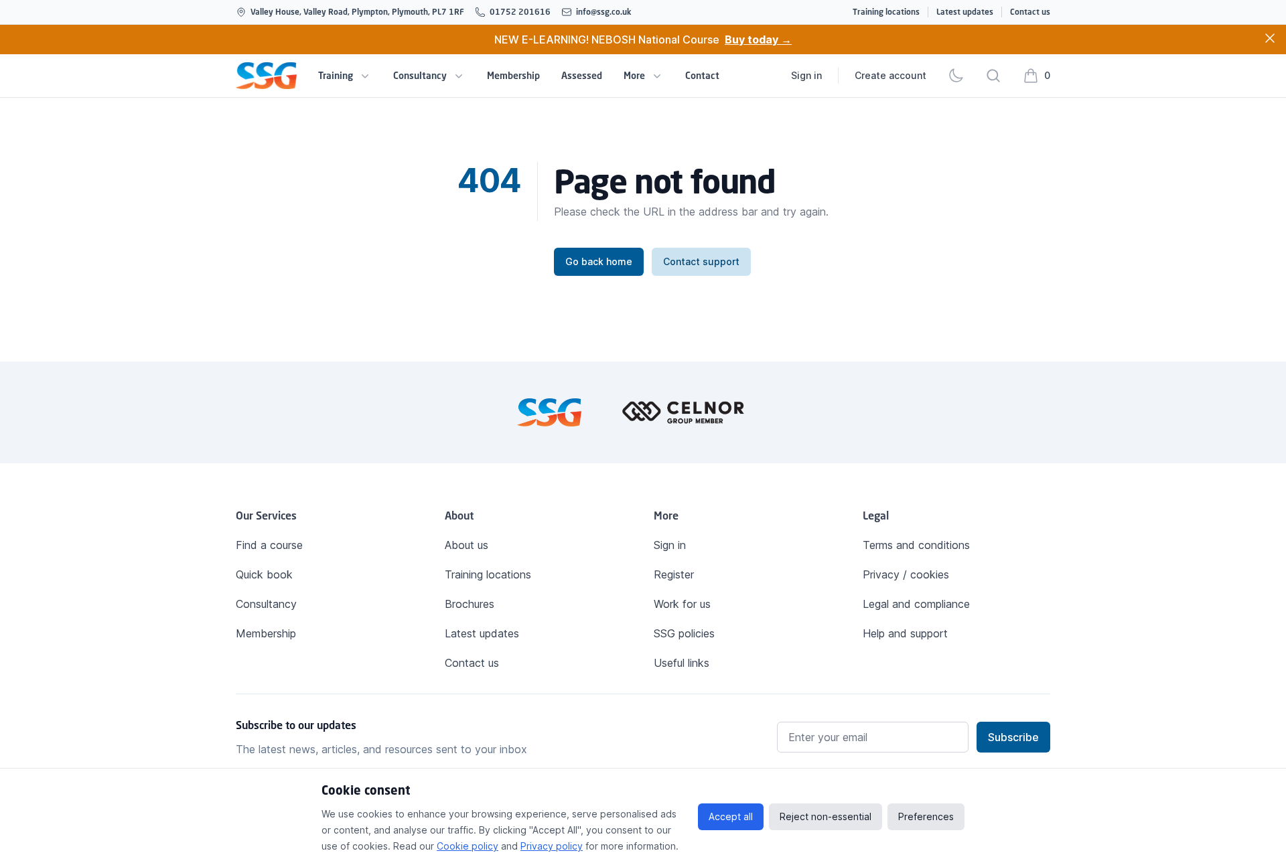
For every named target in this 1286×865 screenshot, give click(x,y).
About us (466, 545)
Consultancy (420, 75)
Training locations (886, 12)
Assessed (581, 75)
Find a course (269, 545)
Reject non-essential (825, 816)
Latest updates (964, 12)
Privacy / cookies (906, 574)
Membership (513, 75)
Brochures (469, 604)
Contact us (1030, 12)
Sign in (806, 75)
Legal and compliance (916, 604)
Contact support (701, 261)
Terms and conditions (916, 545)
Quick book (264, 574)
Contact (702, 75)
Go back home (598, 261)
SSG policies (684, 633)
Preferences (926, 816)
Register (674, 574)
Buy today (758, 39)
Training (335, 75)
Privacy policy (551, 846)
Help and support (905, 633)
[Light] (955, 75)
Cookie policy (467, 846)
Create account (890, 75)
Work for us (682, 604)
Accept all (731, 816)
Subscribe (1013, 737)
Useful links (681, 663)
